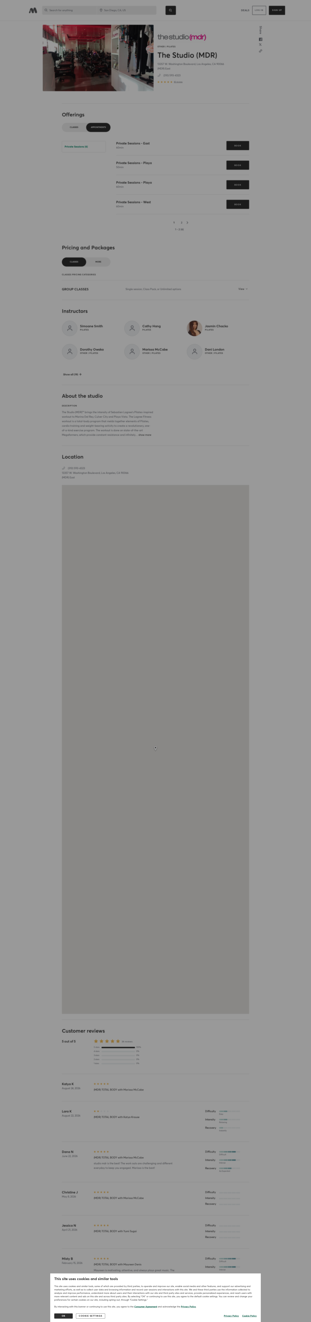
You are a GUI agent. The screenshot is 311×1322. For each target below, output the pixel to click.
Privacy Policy (188, 1307)
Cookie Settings (90, 1316)
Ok (63, 1316)
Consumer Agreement (145, 1307)
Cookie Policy (249, 1316)
